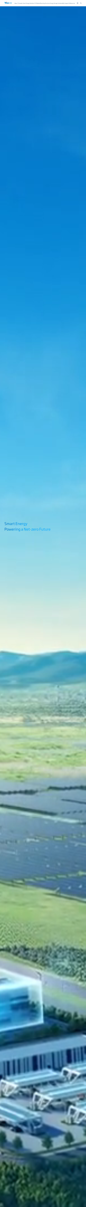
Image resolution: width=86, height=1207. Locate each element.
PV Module (37, 3)
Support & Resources (70, 3)
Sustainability (61, 3)
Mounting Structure (45, 3)
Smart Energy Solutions (28, 3)
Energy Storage (54, 3)
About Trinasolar (19, 3)
